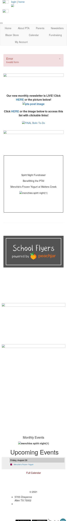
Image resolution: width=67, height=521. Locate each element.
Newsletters (57, 28)
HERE (20, 100)
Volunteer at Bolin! (33, 340)
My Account (21, 42)
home (21, 1)
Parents (40, 28)
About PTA (23, 28)
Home (8, 28)
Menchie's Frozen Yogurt (23, 464)
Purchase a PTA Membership (33, 294)
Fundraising (55, 35)
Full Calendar (33, 472)
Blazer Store (12, 35)
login (13, 1)
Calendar (34, 35)
